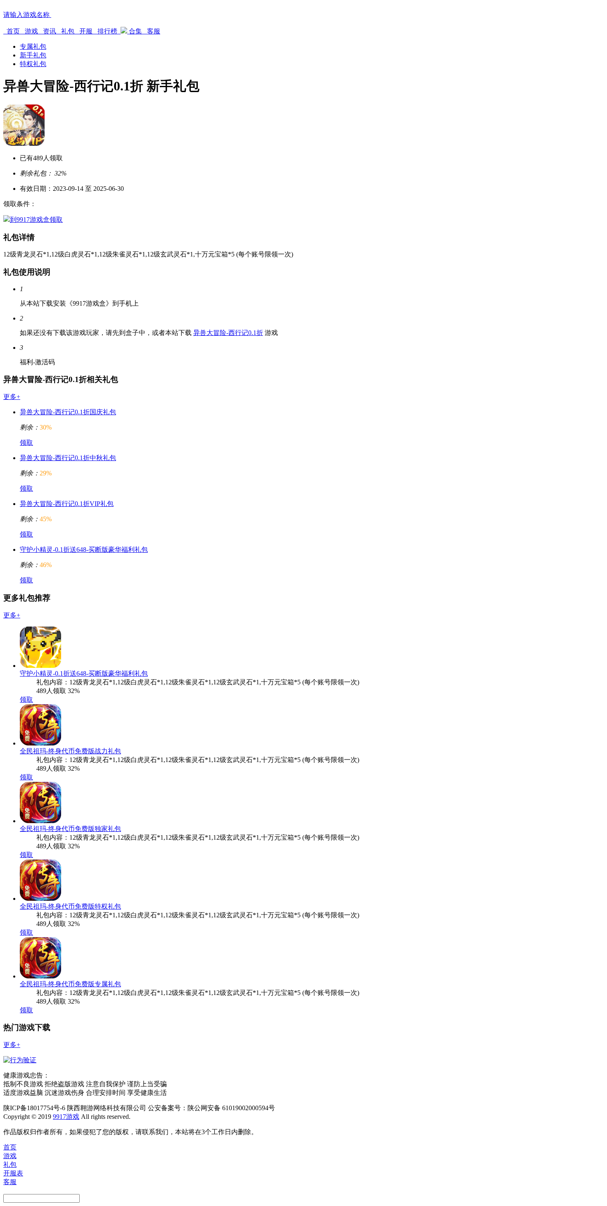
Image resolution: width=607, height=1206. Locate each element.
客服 (152, 31)
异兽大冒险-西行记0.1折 (228, 332)
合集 (135, 31)
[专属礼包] (40, 976)
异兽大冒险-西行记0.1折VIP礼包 (67, 503)
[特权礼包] (40, 898)
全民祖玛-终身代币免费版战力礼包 (70, 751)
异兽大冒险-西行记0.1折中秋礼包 (68, 457)
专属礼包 (33, 46)
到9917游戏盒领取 (36, 219)
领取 (26, 442)
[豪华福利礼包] (40, 665)
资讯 (49, 31)
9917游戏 (66, 1116)
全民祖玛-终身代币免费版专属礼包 (70, 984)
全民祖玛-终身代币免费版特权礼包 (70, 906)
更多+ (11, 396)
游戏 (31, 31)
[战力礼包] (40, 743)
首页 (13, 31)
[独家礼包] (40, 820)
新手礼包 (33, 55)
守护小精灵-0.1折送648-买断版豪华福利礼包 (84, 549)
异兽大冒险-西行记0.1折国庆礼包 (68, 411)
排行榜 (107, 31)
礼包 (67, 31)
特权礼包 (33, 63)
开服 (86, 31)
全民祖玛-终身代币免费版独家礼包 (70, 828)
